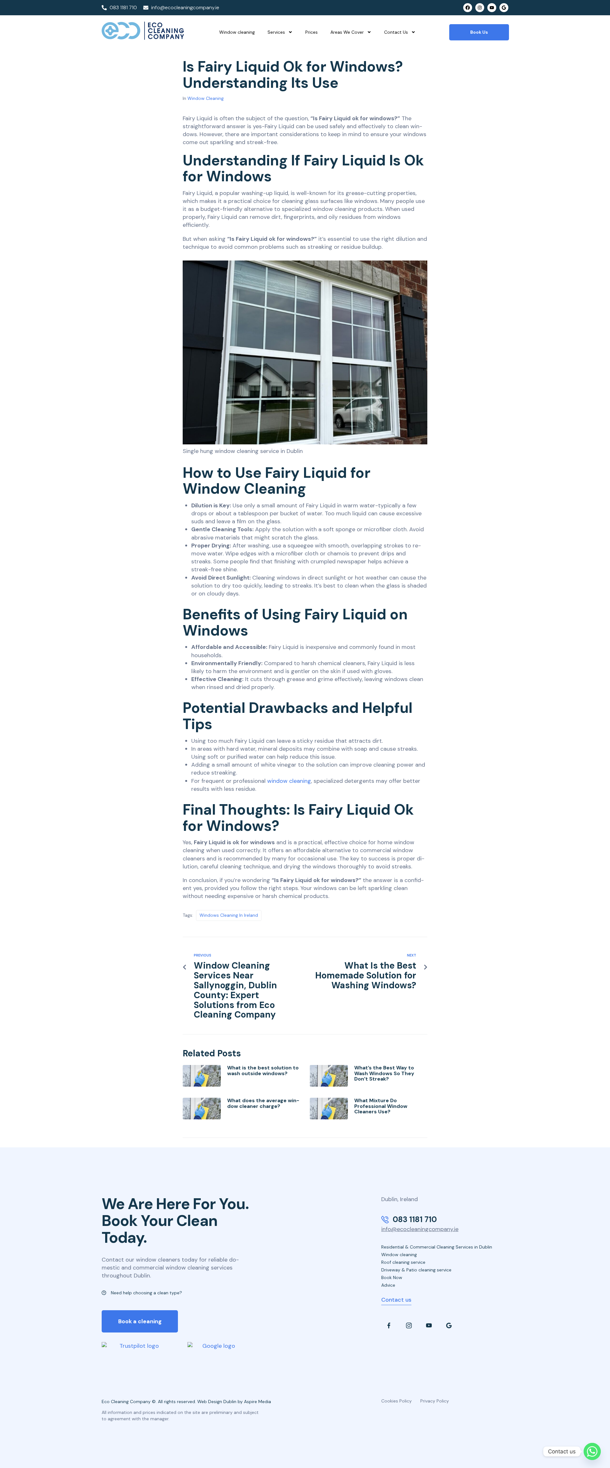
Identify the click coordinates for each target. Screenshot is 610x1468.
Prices (311, 32)
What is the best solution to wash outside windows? (263, 1070)
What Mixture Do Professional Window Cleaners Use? (380, 1106)
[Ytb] (429, 1325)
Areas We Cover (347, 32)
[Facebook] (467, 7)
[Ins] (409, 1325)
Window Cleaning (205, 98)
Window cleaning (237, 32)
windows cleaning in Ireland (229, 915)
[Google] (503, 7)
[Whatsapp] (592, 1451)
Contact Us (396, 32)
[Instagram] (479, 7)
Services (276, 32)
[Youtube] (491, 7)
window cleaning (289, 781)
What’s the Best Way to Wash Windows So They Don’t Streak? (384, 1073)
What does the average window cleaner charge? (263, 1103)
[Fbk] (388, 1325)
